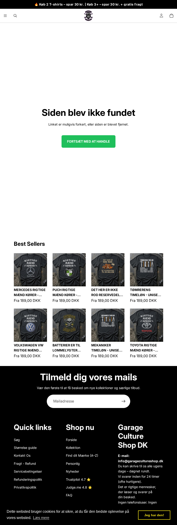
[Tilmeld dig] (123, 401)
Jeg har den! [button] (154, 515)
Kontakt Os (22, 455)
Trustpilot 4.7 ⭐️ (78, 479)
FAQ (69, 495)
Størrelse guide (25, 447)
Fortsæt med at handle (88, 141)
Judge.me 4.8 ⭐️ (79, 487)
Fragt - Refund (25, 463)
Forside (71, 439)
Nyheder (72, 471)
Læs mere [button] (41, 518)
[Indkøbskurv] (171, 16)
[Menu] (5, 15)
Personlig (73, 463)
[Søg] (15, 16)
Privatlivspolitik (25, 487)
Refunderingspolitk (28, 479)
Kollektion (73, 447)
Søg (17, 439)
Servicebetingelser (28, 471)
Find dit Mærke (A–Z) (82, 455)
